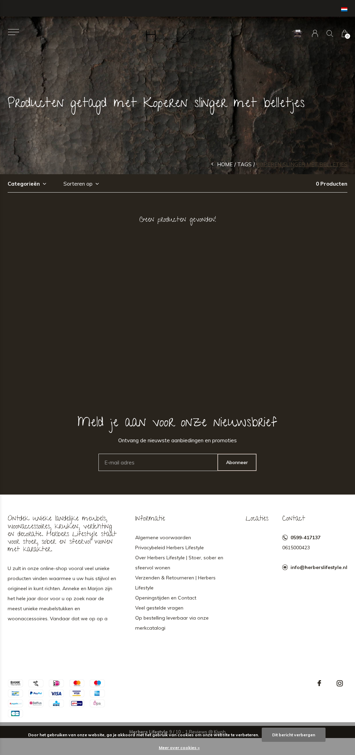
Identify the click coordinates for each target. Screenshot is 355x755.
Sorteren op (78, 183)
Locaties (257, 519)
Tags (244, 164)
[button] (13, 32)
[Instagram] (340, 683)
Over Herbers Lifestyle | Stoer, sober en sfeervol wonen (179, 562)
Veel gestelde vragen (159, 608)
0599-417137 (305, 537)
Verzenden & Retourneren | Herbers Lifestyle (175, 583)
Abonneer (237, 462)
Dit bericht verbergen (293, 734)
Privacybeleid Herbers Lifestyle (169, 547)
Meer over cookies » (179, 747)
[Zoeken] (330, 33)
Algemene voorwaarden (163, 537)
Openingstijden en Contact (165, 598)
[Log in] (315, 33)
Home (225, 164)
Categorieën (24, 183)
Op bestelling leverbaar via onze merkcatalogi (172, 623)
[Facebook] (319, 683)
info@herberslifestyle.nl (319, 567)
